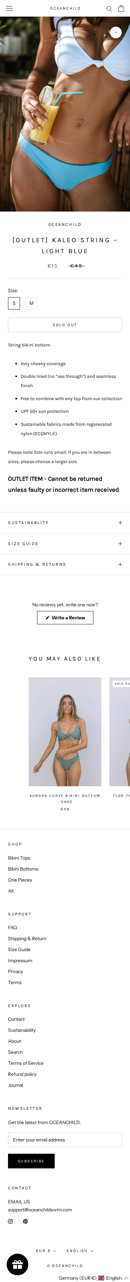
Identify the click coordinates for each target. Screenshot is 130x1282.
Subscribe (31, 1161)
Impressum (20, 960)
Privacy (15, 971)
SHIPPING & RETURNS (37, 564)
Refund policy (22, 1074)
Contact (16, 1019)
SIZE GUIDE (23, 543)
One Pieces (20, 880)
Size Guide (19, 950)
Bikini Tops (19, 858)
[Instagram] (10, 1221)
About (14, 1041)
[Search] (109, 8)
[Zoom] (116, 32)
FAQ (12, 928)
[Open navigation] (9, 8)
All (10, 891)
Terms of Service (26, 1063)
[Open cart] (121, 8)
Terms (15, 982)
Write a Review (72, 619)
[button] (81, 1278)
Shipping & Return (27, 939)
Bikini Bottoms (23, 869)
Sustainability (22, 1030)
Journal (15, 1085)
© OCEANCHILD (65, 1265)
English (77, 1250)
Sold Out (65, 324)
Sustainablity (28, 522)
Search (15, 1052)
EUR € (43, 1250)
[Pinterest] (25, 1221)
